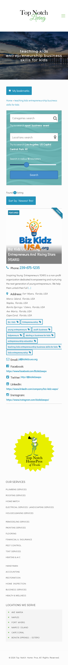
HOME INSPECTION (16, 583)
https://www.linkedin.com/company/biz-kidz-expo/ (32, 389)
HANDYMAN (12, 565)
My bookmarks (20, 90)
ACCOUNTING (13, 571)
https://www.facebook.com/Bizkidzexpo (26, 371)
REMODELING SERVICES (17, 521)
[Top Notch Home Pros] (34, 16)
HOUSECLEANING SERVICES (19, 512)
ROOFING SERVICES (16, 495)
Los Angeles (32, 144)
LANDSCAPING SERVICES (41, 507)
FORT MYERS (18, 622)
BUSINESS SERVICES (16, 589)
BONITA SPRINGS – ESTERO (26, 637)
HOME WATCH (13, 501)
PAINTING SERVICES (16, 527)
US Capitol (45, 144)
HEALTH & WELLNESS (16, 595)
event (46, 125)
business (37, 125)
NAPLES (15, 617)
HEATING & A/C (13, 557)
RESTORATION (13, 577)
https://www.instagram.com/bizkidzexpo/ (27, 399)
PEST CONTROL (13, 545)
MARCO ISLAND (20, 627)
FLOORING (11, 533)
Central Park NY (19, 149)
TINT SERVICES (13, 551)
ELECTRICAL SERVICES (17, 507)
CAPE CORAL (18, 632)
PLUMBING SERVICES (16, 489)
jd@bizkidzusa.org (27, 359)
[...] (29, 287)
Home (9, 100)
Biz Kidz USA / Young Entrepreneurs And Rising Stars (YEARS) (31, 254)
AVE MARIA (17, 612)
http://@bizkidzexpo (31, 377)
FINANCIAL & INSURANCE (19, 539)
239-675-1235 (30, 267)
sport (28, 125)
